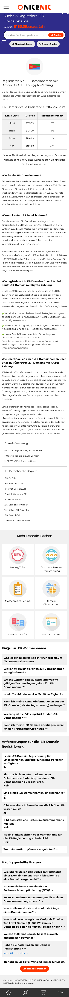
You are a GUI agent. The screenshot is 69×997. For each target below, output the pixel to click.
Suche (57, 35)
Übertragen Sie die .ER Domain (22, 455)
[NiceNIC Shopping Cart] (43, 992)
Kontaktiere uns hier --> (16, 953)
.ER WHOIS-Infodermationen (21, 461)
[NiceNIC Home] (8, 992)
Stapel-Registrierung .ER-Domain (24, 450)
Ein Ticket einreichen (34, 164)
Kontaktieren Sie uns (47, 159)
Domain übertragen (22, 383)
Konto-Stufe (56, 107)
